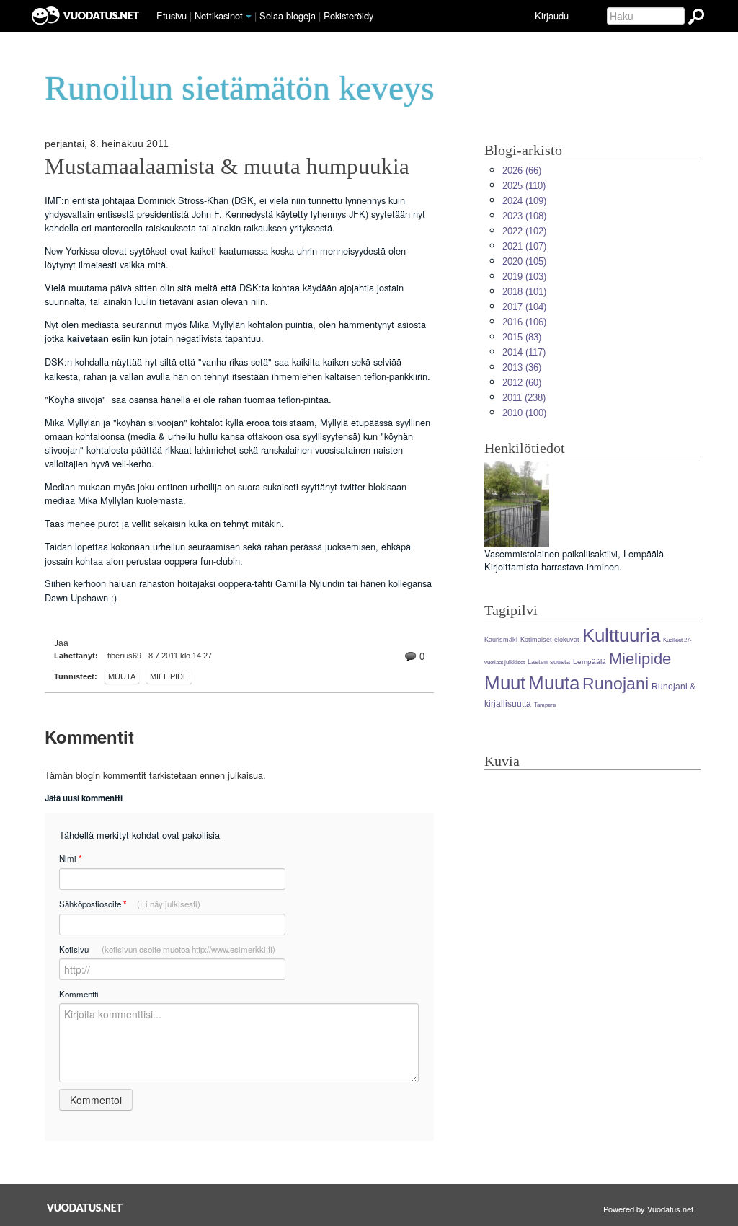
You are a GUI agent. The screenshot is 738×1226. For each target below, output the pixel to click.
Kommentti (79, 994)
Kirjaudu (552, 15)
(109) (524, 200)
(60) (521, 382)
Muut (504, 683)
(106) (524, 322)
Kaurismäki (500, 639)
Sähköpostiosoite (129, 904)
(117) (524, 352)
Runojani (615, 683)
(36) (521, 367)
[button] (249, 16)
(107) (524, 246)
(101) (524, 291)
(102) (524, 231)
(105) (524, 261)
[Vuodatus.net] (85, 1207)
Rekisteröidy (348, 15)
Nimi (70, 858)
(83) (521, 337)
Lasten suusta (549, 662)
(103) (524, 276)
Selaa (287, 15)
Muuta (121, 676)
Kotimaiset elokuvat (549, 639)
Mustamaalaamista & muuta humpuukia (227, 166)
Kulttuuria (621, 635)
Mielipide (169, 676)
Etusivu (171, 15)
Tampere (545, 705)
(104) (524, 306)
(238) (524, 397)
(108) (524, 216)
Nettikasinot (219, 15)
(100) (524, 412)
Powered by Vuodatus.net (648, 1208)
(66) (521, 170)
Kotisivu (167, 949)
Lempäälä (589, 662)
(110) (524, 185)
